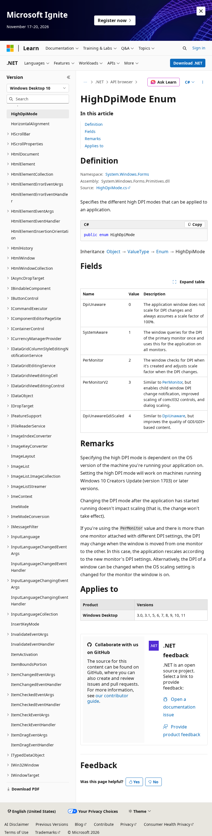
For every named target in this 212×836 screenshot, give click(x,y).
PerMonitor (172, 382)
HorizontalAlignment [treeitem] (30, 123)
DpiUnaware (173, 415)
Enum (162, 252)
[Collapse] (68, 77)
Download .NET (187, 63)
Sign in (198, 47)
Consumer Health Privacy (167, 824)
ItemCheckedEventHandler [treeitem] (35, 704)
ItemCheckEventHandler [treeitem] (33, 724)
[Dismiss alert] (201, 11)
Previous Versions (52, 824)
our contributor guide (107, 698)
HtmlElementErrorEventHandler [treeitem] (39, 198)
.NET (99, 81)
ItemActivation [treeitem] (24, 654)
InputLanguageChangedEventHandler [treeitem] (39, 567)
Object (113, 252)
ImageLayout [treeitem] (23, 456)
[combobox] (38, 88)
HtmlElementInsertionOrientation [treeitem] (39, 235)
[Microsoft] (10, 48)
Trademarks (46, 832)
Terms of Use (16, 832)
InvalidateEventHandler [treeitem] (33, 644)
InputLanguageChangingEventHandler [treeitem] (39, 601)
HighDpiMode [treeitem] (24, 113)
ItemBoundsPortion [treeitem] (29, 664)
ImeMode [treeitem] (20, 506)
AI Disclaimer (16, 824)
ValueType (138, 252)
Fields (90, 131)
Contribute (104, 824)
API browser (121, 81)
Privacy (126, 824)
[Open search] (184, 48)
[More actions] (203, 82)
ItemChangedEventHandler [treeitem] (36, 684)
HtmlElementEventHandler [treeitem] (35, 221)
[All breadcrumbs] (85, 82)
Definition (94, 124)
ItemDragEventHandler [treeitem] (32, 744)
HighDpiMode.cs (111, 187)
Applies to (94, 145)
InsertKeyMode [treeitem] (25, 624)
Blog (79, 824)
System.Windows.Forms (127, 174)
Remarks (93, 138)
